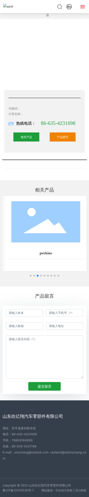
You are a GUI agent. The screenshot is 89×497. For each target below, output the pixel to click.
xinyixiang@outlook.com (31, 452)
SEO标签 (80, 490)
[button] (31, 276)
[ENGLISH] (69, 6)
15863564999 (22, 440)
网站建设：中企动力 (54, 490)
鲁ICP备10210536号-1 (18, 490)
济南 (69, 490)
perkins (44, 253)
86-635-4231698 (58, 123)
